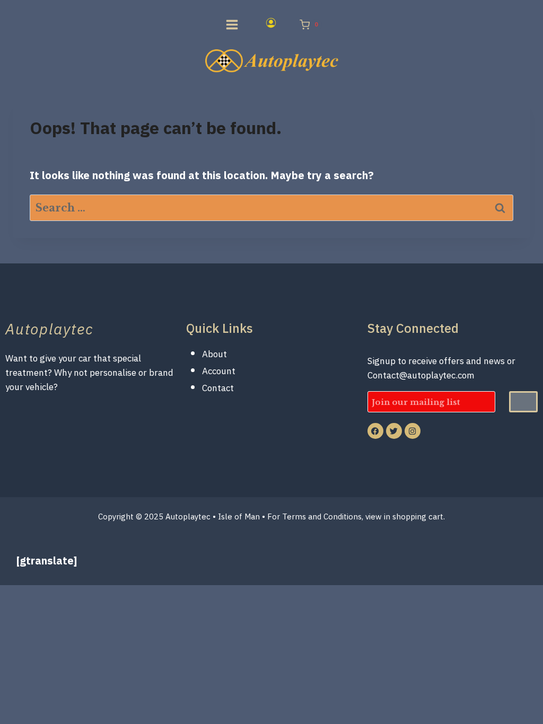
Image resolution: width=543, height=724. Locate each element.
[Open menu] (230, 24)
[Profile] (254, 25)
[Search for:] (271, 207)
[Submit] (523, 401)
